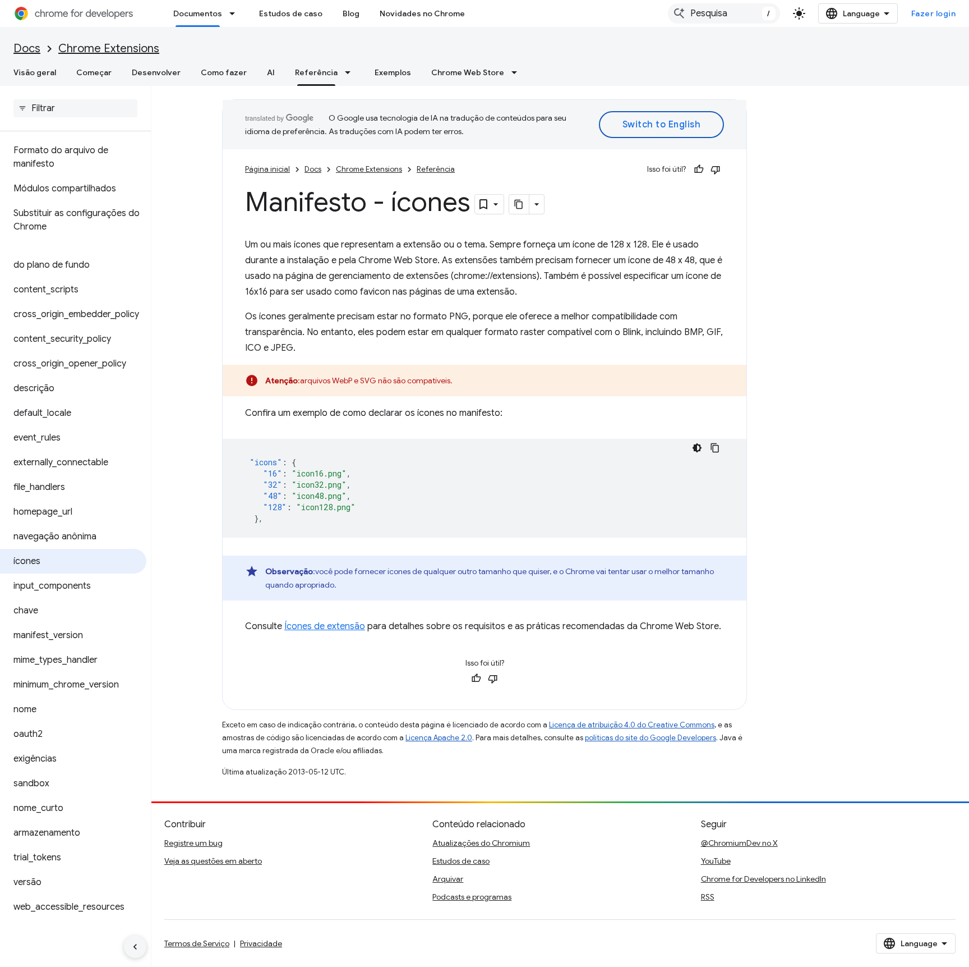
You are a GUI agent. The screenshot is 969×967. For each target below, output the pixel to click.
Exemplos (393, 72)
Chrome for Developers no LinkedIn (763, 879)
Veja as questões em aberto (213, 861)
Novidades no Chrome (422, 13)
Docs (26, 49)
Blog (351, 13)
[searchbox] (75, 108)
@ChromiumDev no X (739, 843)
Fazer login (933, 13)
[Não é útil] (715, 169)
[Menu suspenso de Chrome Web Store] (517, 72)
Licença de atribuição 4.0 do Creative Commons (631, 725)
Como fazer (224, 72)
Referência (316, 72)
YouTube (716, 861)
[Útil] (698, 169)
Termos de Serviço (196, 943)
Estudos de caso (290, 13)
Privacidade (261, 943)
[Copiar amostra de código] (715, 448)
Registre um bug (193, 843)
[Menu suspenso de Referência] (351, 72)
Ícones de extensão (324, 626)
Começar (94, 72)
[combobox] (724, 13)
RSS (707, 897)
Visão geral (34, 72)
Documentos (197, 13)
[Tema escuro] (697, 448)
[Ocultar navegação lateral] (135, 947)
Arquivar (447, 879)
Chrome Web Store (467, 72)
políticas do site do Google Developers (650, 738)
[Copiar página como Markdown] (519, 204)
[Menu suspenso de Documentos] (235, 13)
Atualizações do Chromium (481, 843)
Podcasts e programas (471, 897)
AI (271, 72)
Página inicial (267, 169)
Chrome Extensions (108, 49)
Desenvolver (156, 72)
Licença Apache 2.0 (438, 738)
